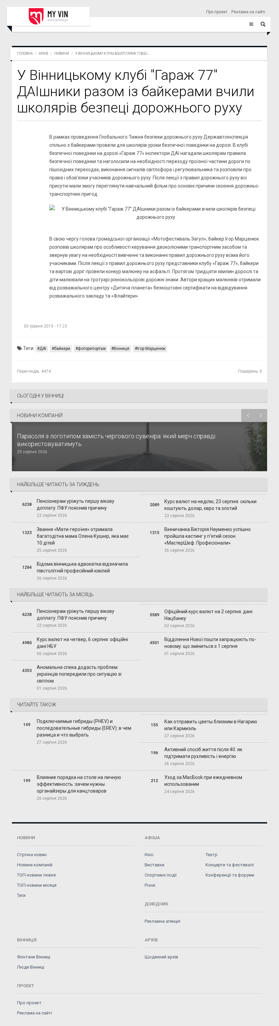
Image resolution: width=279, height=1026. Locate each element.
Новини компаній (34, 864)
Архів (43, 53)
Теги (21, 895)
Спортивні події (161, 875)
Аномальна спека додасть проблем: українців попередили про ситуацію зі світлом (79, 674)
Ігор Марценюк (151, 348)
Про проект (216, 12)
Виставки (154, 864)
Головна (25, 53)
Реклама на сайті (248, 12)
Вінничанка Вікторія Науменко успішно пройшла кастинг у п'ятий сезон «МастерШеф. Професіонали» (207, 536)
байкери (62, 348)
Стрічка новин (32, 854)
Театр (211, 854)
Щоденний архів (161, 956)
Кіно (149, 854)
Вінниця (121, 348)
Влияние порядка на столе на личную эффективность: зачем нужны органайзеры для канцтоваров (79, 784)
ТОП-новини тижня (36, 875)
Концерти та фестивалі (230, 864)
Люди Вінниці (30, 967)
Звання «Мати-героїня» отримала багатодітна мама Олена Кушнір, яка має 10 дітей (83, 536)
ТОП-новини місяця (36, 885)
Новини (61, 53)
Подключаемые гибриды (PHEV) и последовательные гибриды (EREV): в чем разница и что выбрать (84, 728)
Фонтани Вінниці (33, 956)
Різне (150, 885)
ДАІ (42, 348)
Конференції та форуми (230, 875)
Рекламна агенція (162, 921)
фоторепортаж (92, 348)
